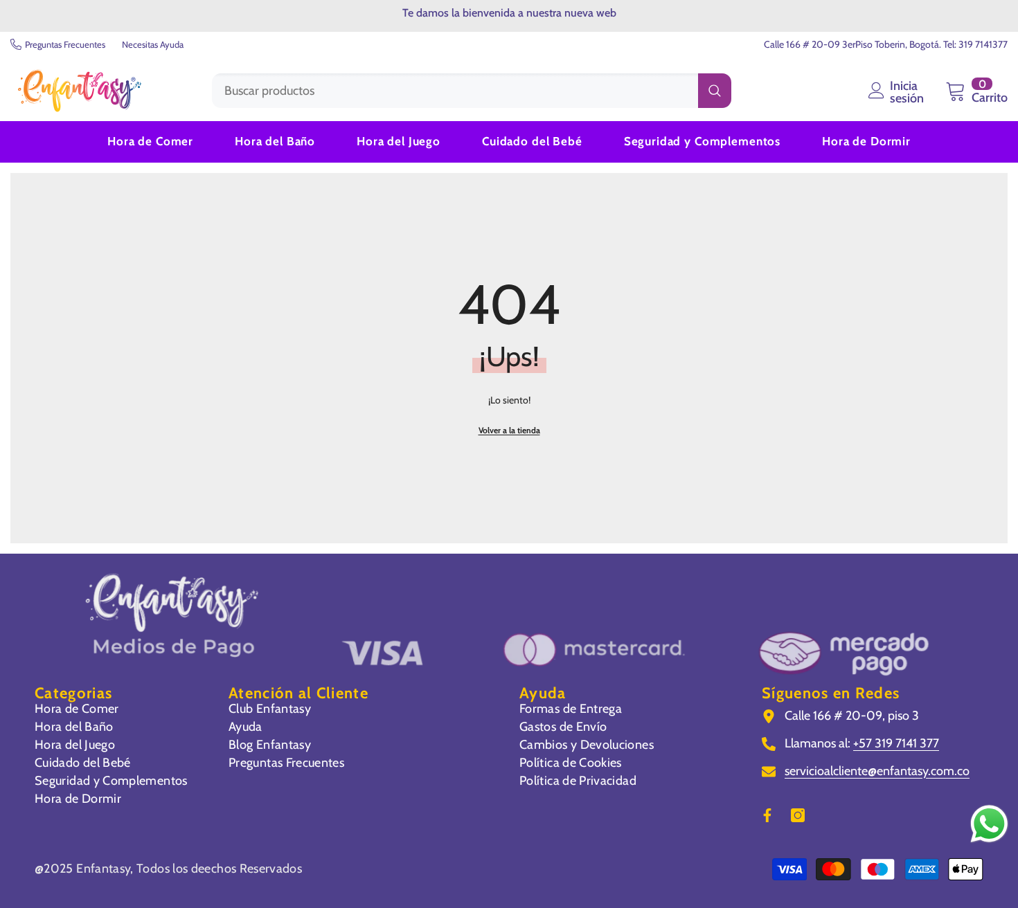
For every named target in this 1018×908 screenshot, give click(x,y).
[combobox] (455, 90)
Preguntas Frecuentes (65, 44)
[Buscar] (471, 90)
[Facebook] (767, 815)
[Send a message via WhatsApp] (989, 824)
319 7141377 (983, 44)
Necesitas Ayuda (153, 44)
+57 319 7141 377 (896, 743)
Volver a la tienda (509, 430)
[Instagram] (797, 815)
